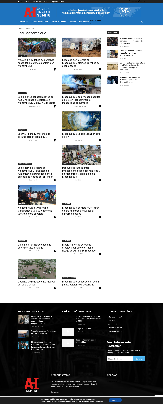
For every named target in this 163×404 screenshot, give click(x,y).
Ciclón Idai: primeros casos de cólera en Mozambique (34, 246)
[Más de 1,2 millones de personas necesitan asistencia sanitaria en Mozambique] (37, 47)
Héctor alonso (23, 69)
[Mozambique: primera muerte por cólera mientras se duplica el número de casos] (81, 195)
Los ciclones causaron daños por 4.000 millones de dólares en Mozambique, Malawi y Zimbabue (36, 99)
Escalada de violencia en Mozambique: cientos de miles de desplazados (81, 62)
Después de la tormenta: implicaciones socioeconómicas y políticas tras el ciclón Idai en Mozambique (81, 172)
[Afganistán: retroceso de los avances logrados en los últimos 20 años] (112, 80)
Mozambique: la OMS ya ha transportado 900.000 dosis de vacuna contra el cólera (35, 210)
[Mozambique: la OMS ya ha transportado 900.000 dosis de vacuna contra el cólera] (37, 195)
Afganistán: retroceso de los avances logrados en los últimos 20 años (131, 79)
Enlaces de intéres (115, 328)
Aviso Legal (112, 324)
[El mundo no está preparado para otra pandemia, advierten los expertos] (112, 41)
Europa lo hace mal (83, 329)
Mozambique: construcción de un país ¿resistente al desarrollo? (80, 283)
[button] (142, 22)
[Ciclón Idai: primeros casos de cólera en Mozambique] (37, 232)
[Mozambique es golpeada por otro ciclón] (81, 121)
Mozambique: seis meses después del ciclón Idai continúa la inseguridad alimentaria (81, 99)
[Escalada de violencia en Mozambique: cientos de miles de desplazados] (81, 47)
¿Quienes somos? (115, 317)
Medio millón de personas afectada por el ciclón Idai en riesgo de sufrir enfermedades (79, 247)
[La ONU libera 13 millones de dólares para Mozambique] (37, 121)
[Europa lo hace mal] (68, 332)
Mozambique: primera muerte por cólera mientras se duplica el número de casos (80, 210)
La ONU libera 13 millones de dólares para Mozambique (34, 135)
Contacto (111, 320)
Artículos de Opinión (24, 164)
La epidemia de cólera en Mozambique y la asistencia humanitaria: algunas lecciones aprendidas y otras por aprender (35, 172)
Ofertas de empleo (115, 331)
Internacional (22, 93)
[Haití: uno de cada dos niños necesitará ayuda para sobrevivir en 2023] (112, 54)
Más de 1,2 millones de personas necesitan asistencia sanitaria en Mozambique (36, 62)
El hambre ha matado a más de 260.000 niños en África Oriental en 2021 (88, 318)
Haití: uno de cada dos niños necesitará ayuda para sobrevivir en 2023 (131, 53)
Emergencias (22, 56)
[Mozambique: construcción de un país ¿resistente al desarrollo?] (81, 269)
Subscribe (139, 359)
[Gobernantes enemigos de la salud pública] (68, 343)
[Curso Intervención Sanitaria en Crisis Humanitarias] (23, 334)
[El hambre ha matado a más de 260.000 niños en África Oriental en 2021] (68, 319)
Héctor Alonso (23, 106)
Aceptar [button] (115, 400)
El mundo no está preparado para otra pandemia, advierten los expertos (132, 41)
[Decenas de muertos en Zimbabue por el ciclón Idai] (37, 269)
